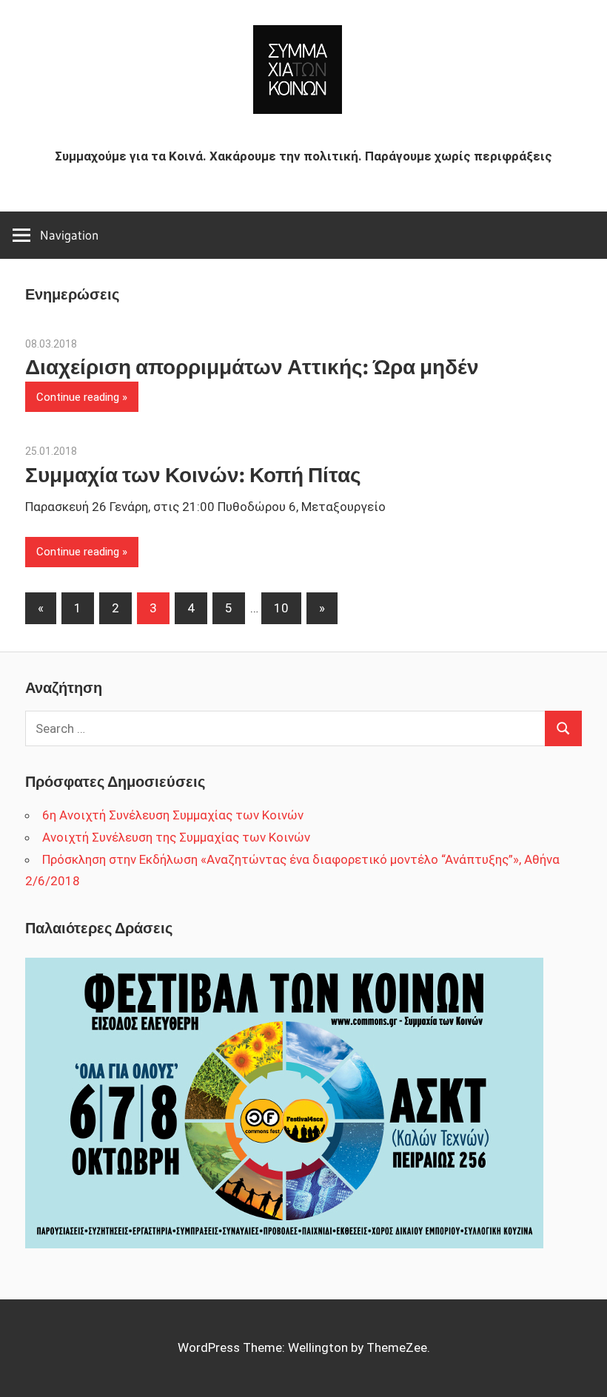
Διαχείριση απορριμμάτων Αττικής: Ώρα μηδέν (252, 366)
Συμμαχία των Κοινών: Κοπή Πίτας (193, 474)
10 (281, 608)
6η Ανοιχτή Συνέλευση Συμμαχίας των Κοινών (173, 815)
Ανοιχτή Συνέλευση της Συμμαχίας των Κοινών (176, 837)
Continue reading (77, 397)
